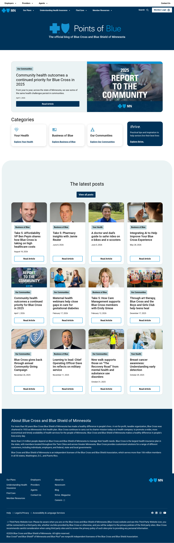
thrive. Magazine (63, 495)
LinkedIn (156, 513)
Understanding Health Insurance (53, 10)
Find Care (80, 10)
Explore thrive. (137, 141)
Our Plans (27, 10)
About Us (59, 479)
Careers (60, 500)
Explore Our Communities (102, 142)
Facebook (152, 513)
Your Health (98, 227)
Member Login (160, 10)
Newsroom (60, 485)
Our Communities (24, 69)
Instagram (160, 513)
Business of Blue (22, 227)
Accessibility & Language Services (49, 513)
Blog (57, 490)
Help (9, 513)
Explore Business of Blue (64, 142)
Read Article (48, 104)
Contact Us (165, 3)
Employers (9, 3)
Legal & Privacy (22, 513)
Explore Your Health (23, 142)
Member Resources (101, 10)
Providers (26, 3)
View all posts (86, 194)
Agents (42, 3)
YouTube (164, 513)
